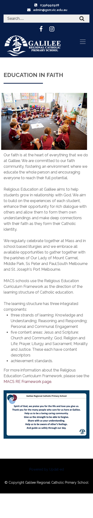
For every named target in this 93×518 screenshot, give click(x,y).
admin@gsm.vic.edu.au (50, 10)
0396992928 (49, 5)
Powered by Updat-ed (46, 469)
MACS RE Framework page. (28, 381)
